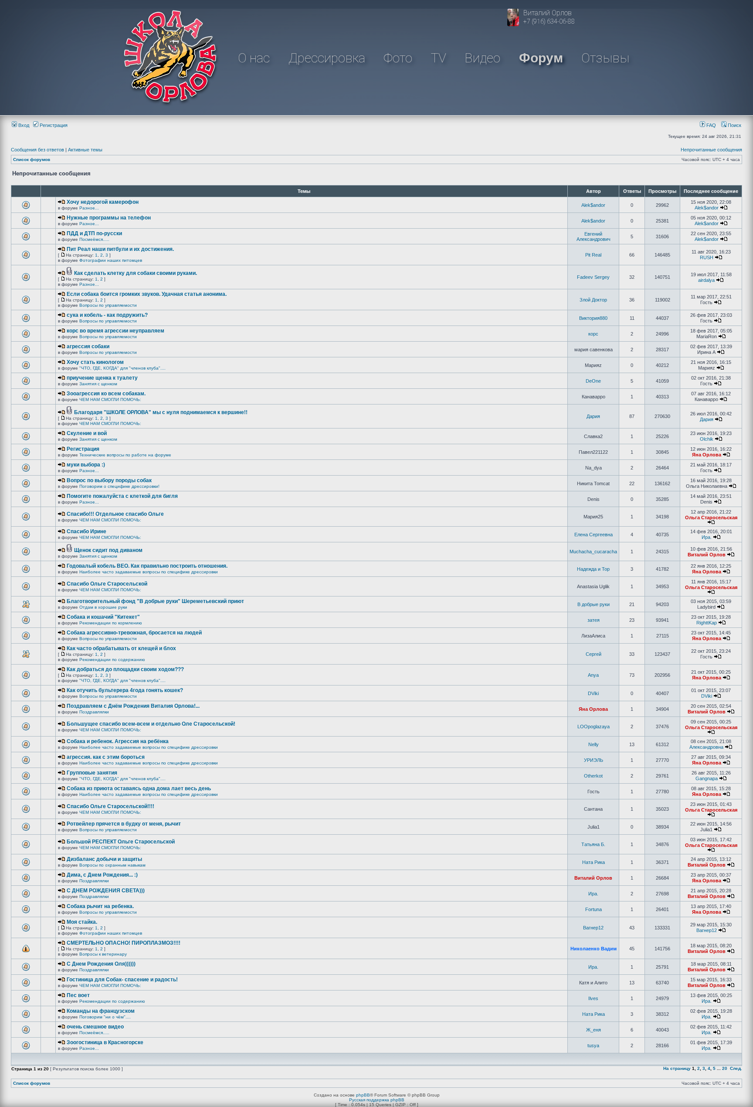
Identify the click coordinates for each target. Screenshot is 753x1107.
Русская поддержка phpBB (376, 1099)
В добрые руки (593, 604)
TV (438, 57)
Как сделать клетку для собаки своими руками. (135, 273)
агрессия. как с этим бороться (106, 757)
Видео (482, 57)
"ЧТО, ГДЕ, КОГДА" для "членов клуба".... (122, 368)
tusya (593, 1045)
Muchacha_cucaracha (593, 551)
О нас (254, 57)
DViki (593, 693)
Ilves (593, 998)
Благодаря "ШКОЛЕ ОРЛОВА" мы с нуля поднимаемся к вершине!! (161, 412)
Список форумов (31, 159)
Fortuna (593, 909)
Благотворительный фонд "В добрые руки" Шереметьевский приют (155, 601)
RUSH (706, 257)
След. (736, 1068)
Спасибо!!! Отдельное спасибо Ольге (115, 514)
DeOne (593, 381)
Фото (397, 57)
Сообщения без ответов (37, 149)
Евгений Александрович (594, 236)
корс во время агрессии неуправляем (115, 331)
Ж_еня (593, 1029)
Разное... (89, 208)
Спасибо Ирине (86, 531)
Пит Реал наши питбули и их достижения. (120, 249)
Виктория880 (593, 318)
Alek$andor (593, 205)
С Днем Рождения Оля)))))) (101, 964)
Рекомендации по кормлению (110, 622)
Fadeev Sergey (593, 277)
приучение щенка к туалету (102, 378)
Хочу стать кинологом (95, 362)
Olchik (706, 439)
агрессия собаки (88, 346)
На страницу (677, 1068)
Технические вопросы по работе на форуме (125, 454)
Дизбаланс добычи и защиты (104, 859)
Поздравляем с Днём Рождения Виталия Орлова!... (133, 706)
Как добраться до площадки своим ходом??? (125, 669)
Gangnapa (706, 778)
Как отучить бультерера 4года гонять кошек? (125, 690)
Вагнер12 (593, 927)
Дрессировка (326, 57)
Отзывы (605, 57)
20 (724, 1068)
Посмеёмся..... (94, 239)
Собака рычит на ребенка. (100, 906)
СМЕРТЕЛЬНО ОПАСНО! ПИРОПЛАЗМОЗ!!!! (123, 943)
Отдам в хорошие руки (103, 607)
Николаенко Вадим (593, 948)
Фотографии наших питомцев (110, 260)
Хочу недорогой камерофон (103, 202)
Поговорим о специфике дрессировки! (119, 486)
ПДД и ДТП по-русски (94, 233)
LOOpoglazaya (593, 726)
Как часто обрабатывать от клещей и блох (121, 648)
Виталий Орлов (707, 554)
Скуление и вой (87, 433)
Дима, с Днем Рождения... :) (102, 875)
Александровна (706, 747)
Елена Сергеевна (593, 534)
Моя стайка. (82, 922)
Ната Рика (593, 862)
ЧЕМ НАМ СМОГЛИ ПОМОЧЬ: (110, 399)
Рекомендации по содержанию (112, 659)
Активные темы (85, 149)
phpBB (363, 1095)
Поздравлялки (94, 711)
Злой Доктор (593, 299)
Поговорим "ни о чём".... (105, 1016)
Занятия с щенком (98, 383)
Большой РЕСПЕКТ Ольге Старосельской (121, 842)
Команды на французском (101, 1011)
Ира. (707, 537)
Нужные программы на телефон (109, 218)
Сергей (593, 654)
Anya (593, 675)
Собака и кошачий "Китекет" (103, 617)
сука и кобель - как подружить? (107, 315)
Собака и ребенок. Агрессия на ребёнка (118, 741)
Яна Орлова (706, 454)
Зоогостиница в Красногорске (105, 1042)
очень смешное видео (95, 1027)
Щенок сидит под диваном (108, 550)
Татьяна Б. (593, 844)
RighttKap (706, 622)
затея (593, 620)
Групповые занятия (92, 773)
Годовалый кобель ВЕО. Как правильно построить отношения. (147, 566)
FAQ (710, 125)
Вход (23, 125)
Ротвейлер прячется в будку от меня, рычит (124, 824)
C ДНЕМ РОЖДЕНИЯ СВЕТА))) (106, 891)
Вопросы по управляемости (108, 305)
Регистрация (53, 125)
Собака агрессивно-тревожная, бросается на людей (134, 633)
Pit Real (593, 254)
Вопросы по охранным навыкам (112, 865)
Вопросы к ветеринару (103, 954)
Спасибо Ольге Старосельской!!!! (110, 806)
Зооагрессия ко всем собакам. (106, 394)
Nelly (593, 744)
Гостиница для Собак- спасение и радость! (122, 980)
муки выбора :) (86, 465)
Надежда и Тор (593, 569)
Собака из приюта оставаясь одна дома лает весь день (139, 788)
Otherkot (593, 775)
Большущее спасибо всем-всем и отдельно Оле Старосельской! (151, 724)
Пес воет (78, 995)
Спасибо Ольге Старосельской (107, 584)
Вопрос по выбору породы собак (109, 480)
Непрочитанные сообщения (711, 149)
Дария (593, 416)
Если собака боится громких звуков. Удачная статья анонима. (147, 294)
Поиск (733, 125)
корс (593, 333)
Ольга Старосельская (711, 517)
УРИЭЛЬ (593, 760)
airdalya (706, 280)
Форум (541, 58)
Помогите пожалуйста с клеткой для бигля (122, 496)
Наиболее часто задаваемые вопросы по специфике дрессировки (148, 571)
